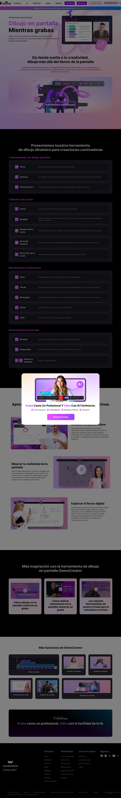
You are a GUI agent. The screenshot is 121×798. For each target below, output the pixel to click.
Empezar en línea (60, 417)
